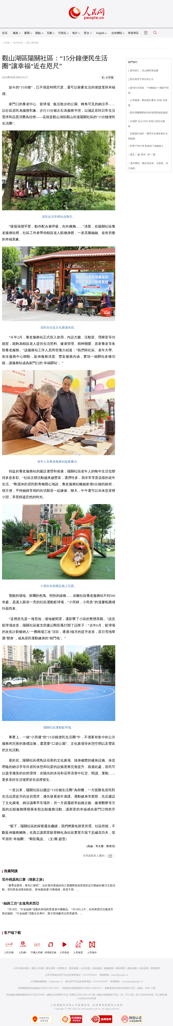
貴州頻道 (18, 43)
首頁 (4, 33)
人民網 (6, 43)
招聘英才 (62, 968)
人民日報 (9, 952)
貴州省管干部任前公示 (142, 79)
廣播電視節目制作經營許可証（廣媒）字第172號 (130, 988)
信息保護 (144, 968)
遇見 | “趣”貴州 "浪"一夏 (142, 154)
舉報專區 (133, 33)
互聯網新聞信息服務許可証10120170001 (38, 988)
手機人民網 (37, 952)
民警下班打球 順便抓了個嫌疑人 (147, 146)
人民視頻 (64, 952)
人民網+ (23, 952)
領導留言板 (50, 952)
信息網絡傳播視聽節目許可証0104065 (25, 994)
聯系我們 (155, 968)
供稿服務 (97, 968)
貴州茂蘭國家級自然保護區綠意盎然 (149, 112)
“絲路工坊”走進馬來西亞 (20, 903)
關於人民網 (38, 968)
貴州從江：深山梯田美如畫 (144, 70)
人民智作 (92, 952)
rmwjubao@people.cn (132, 981)
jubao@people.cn (119, 975)
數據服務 (109, 968)
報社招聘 (50, 968)
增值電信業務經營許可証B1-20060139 (81, 988)
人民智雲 (78, 952)
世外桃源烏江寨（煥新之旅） (24, 879)
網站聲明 (120, 968)
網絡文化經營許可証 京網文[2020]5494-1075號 (71, 994)
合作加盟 (85, 968)
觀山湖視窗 (32, 43)
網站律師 (132, 968)
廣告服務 (74, 968)
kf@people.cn (56, 981)
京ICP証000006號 (144, 994)
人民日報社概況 (21, 968)
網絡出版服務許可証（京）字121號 (115, 994)
